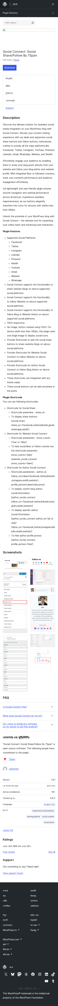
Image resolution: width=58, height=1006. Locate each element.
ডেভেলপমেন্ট (10, 100)
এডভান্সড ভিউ (8, 830)
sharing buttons (33, 816)
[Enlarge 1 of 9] (24, 560)
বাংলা (11, 967)
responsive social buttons (43, 811)
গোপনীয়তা (6, 905)
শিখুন (4, 915)
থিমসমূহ (33, 895)
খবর (4, 895)
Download (10, 67)
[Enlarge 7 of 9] (51, 598)
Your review (9, 851)
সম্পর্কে (5, 890)
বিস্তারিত (9, 78)
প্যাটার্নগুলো (34, 905)
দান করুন (35, 925)
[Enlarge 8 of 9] (51, 637)
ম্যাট (6, 944)
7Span (16, 60)
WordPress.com (12, 939)
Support (10, 108)
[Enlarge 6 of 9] (51, 591)
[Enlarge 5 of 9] (51, 573)
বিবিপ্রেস (7, 949)
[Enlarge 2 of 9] (24, 576)
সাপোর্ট (5, 920)
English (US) (49, 804)
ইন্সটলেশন (9, 93)
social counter (48, 816)
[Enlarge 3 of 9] (24, 639)
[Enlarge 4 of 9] (51, 560)
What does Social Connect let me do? (22, 715)
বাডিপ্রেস (7, 954)
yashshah (14, 768)
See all (51, 851)
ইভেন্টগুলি (33, 920)
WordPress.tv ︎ (11, 930)
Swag (34, 930)
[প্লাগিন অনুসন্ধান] (32, 23)
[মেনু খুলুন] (53, 4)
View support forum (13, 873)
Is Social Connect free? (15, 707)
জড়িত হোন (34, 915)
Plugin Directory (10, 13)
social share (49, 822)
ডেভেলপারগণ (7, 925)
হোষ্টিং (5, 900)
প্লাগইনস (33, 900)
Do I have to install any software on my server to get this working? (20, 725)
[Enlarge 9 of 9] (51, 653)
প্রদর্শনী (33, 890)
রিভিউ (8, 86)
